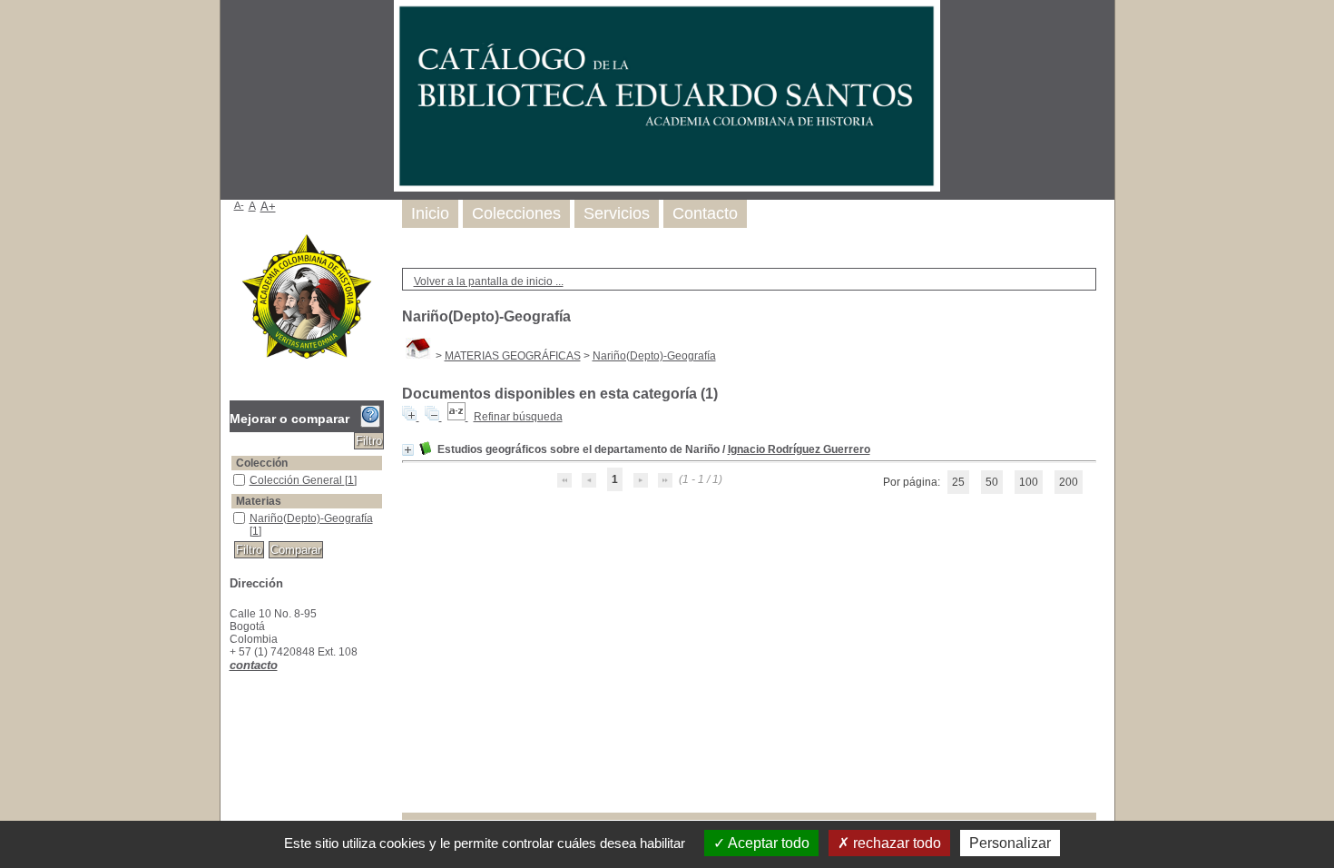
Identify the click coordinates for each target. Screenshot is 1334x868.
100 (1028, 482)
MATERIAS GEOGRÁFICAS (513, 356)
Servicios (617, 213)
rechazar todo (895, 843)
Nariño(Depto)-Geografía (654, 356)
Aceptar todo (767, 843)
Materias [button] (258, 501)
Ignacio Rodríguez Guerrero (799, 449)
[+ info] (408, 450)
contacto (254, 665)
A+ (268, 206)
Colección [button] (262, 463)
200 (1068, 482)
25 (958, 482)
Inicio (430, 213)
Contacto (705, 213)
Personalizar (1010, 843)
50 (992, 482)
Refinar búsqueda (518, 416)
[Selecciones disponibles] (457, 416)
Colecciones (516, 213)
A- (239, 205)
